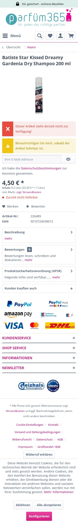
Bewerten (37, 206)
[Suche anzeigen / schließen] (39, 35)
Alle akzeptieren (49, 505)
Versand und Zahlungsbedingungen (37, 432)
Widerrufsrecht (22, 439)
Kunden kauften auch (21, 288)
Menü (15, 35)
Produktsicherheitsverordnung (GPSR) (33, 271)
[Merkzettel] (50, 35)
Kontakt (53, 425)
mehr (8, 238)
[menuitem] (11, 35)
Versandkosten (15, 411)
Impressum (25, 447)
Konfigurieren (39, 516)
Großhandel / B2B (48, 447)
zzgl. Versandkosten (28, 192)
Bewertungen (14, 249)
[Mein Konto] (60, 35)
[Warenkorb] (71, 35)
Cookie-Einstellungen (29, 425)
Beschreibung (15, 232)
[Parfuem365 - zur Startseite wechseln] (39, 19)
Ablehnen (23, 505)
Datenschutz (44, 439)
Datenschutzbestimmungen (41, 168)
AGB (60, 439)
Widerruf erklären (39, 454)
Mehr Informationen (58, 492)
